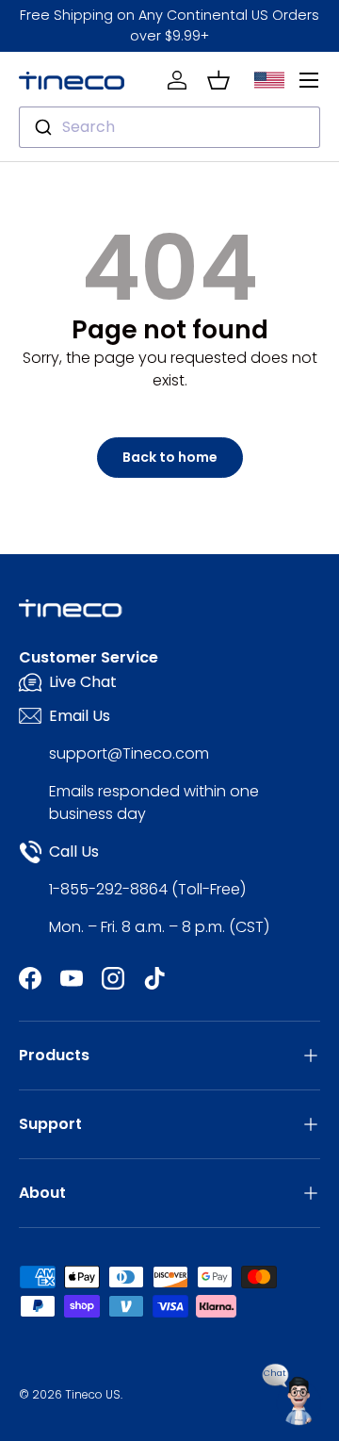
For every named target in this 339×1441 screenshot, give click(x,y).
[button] (218, 80)
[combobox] (169, 127)
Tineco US (93, 1394)
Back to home (170, 457)
